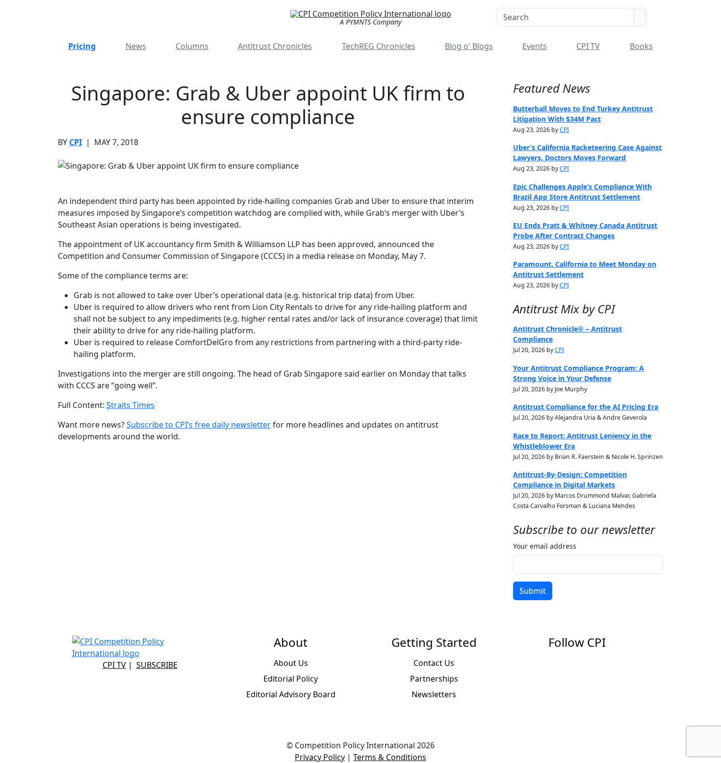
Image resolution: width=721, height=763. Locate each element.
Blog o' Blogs (469, 46)
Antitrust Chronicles (275, 46)
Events (534, 46)
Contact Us (433, 663)
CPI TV (588, 46)
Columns (192, 46)
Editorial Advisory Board (290, 694)
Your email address (544, 546)
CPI (75, 142)
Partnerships (434, 678)
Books (641, 46)
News (136, 46)
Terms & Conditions (389, 757)
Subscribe (157, 665)
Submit (532, 590)
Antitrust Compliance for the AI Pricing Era (585, 406)
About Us (291, 663)
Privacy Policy (320, 757)
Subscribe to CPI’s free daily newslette (197, 424)
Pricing (82, 46)
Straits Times (130, 405)
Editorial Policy (290, 678)
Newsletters (434, 694)
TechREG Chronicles (378, 46)
